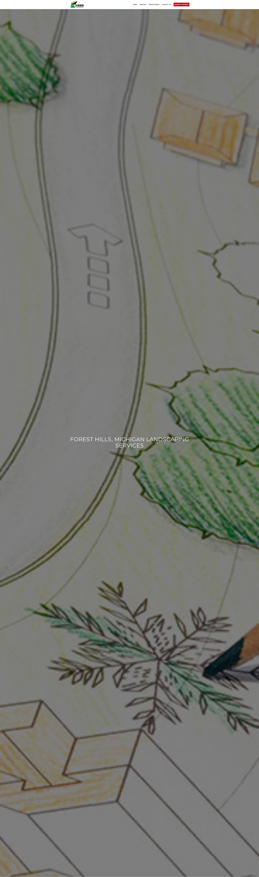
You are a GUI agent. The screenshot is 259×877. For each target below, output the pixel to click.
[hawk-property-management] (77, 4)
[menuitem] (135, 4)
